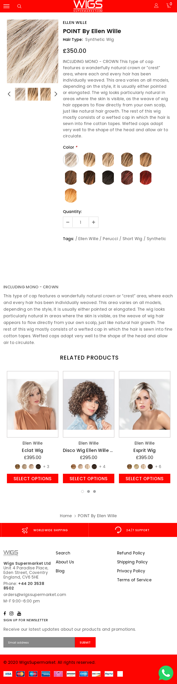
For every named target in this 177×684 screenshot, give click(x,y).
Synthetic (156, 238)
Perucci (110, 238)
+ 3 (46, 466)
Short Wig (132, 238)
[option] (32, 51)
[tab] (88, 357)
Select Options (32, 479)
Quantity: (72, 211)
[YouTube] (19, 613)
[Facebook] (4, 613)
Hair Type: (73, 39)
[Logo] (88, 6)
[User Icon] (156, 6)
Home (66, 516)
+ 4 (102, 466)
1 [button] (82, 491)
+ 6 (158, 466)
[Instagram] (11, 613)
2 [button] (88, 491)
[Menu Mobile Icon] (6, 6)
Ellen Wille (75, 22)
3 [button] (94, 491)
